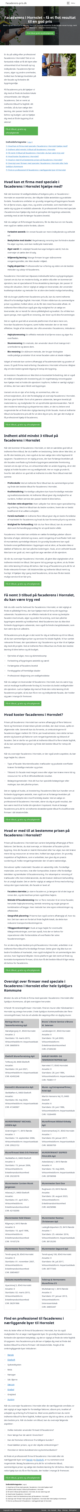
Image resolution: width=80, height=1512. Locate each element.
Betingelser (73, 1510)
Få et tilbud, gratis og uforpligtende (40, 33)
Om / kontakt (52, 1510)
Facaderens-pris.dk (16, 3)
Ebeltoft (11, 1359)
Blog (59, 1510)
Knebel (11, 1389)
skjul (30, 142)
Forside (43, 1510)
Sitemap (65, 1510)
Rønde (11, 1354)
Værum (11, 1384)
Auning (11, 1399)
